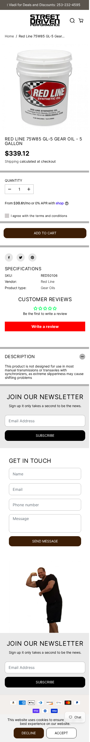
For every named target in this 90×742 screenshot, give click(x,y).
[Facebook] (9, 257)
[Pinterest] (32, 257)
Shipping (12, 161)
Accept (61, 733)
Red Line (47, 281)
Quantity (13, 180)
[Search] (72, 20)
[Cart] (81, 20)
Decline (29, 733)
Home (9, 36)
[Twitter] (21, 257)
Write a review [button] (45, 326)
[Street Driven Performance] (45, 20)
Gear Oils (48, 288)
